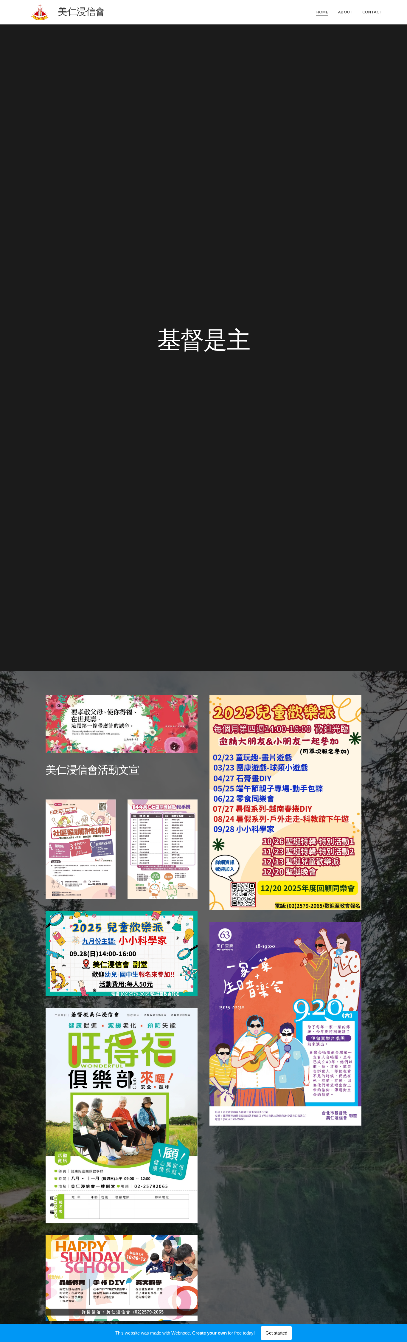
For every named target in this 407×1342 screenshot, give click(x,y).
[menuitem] (324, 12)
